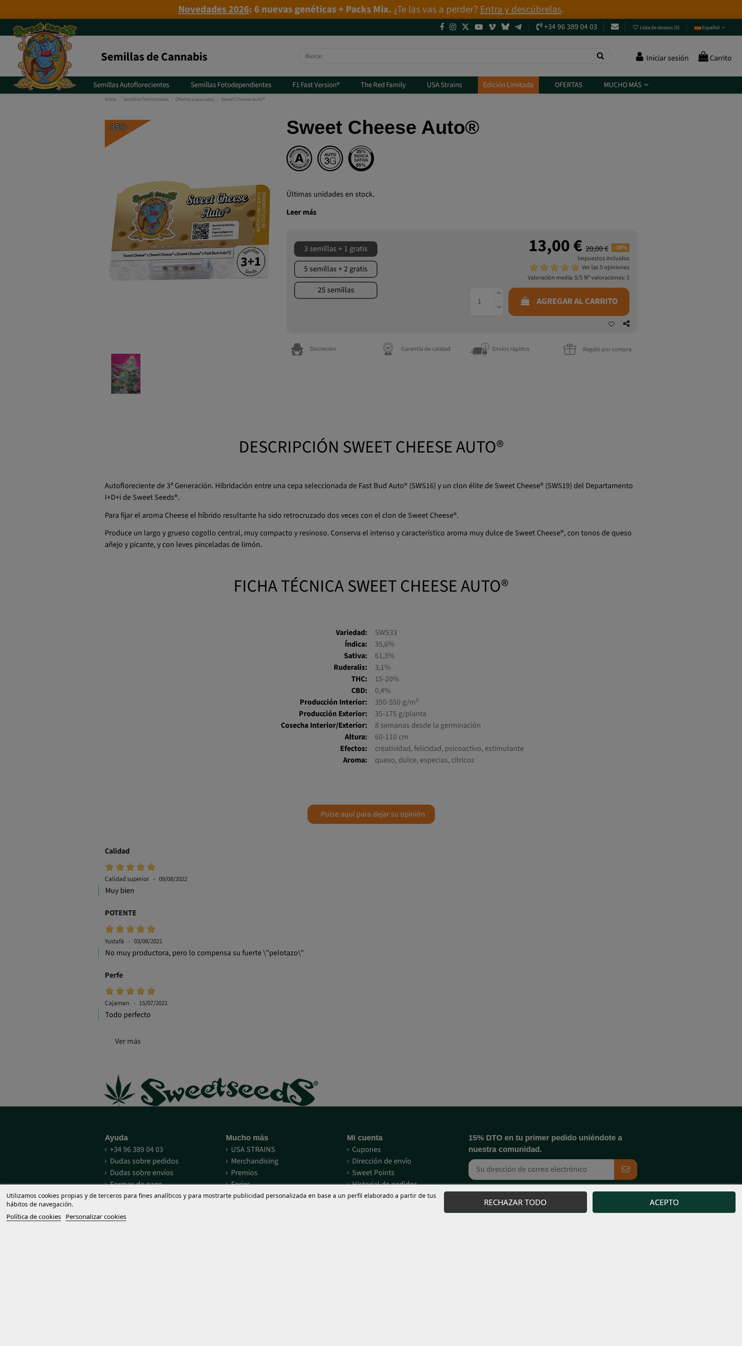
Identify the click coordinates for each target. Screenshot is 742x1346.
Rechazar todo (515, 1202)
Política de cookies (33, 1216)
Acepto (664, 1202)
